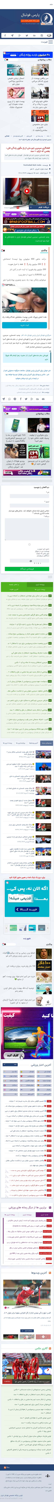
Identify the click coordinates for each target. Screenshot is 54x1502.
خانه (51, 4)
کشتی (32, 1090)
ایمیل (47, 501)
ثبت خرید (24, 325)
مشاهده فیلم (28, 1331)
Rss (8, 1467)
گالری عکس (47, 1094)
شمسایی (28, 392)
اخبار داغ (36, 385)
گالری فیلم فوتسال (18, 136)
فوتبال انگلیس (30, 1081)
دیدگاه (46, 516)
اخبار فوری (29, 385)
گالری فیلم (29, 136)
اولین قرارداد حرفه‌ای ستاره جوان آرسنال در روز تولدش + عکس (29, 1436)
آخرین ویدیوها (39, 1273)
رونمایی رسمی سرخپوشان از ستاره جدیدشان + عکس (32, 1389)
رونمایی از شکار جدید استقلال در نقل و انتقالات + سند (32, 1394)
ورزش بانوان (13, 1090)
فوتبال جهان (13, 1076)
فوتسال (40, 389)
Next (48, 1292)
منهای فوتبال (30, 1085)
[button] (27, 191)
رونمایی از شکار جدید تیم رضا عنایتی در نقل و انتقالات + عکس (29, 1399)
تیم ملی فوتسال (36, 392)
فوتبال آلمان (47, 1085)
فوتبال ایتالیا (13, 1081)
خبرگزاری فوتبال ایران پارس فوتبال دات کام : (36, 335)
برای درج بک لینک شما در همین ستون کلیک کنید (27, 877)
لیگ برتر (14, 1072)
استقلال (48, 1076)
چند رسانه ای (39, 136)
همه (15, 1064)
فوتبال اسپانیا (46, 1081)
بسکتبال (14, 1085)
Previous (6, 1292)
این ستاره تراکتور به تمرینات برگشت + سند (36, 1422)
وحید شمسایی (21, 392)
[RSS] (51, 1273)
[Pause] (4, 310)
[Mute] (8, 310)
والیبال (48, 1090)
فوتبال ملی (46, 389)
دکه (16, 1094)
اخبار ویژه (22, 385)
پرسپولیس (31, 1076)
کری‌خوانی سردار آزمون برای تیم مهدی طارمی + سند (32, 1404)
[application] (27, 191)
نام (47, 492)
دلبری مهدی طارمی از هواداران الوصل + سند (35, 1417)
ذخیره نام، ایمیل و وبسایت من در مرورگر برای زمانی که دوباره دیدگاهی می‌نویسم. (42, 552)
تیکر (17, 385)
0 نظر (32, 169)
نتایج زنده (27, 938)
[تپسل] (4, 53)
